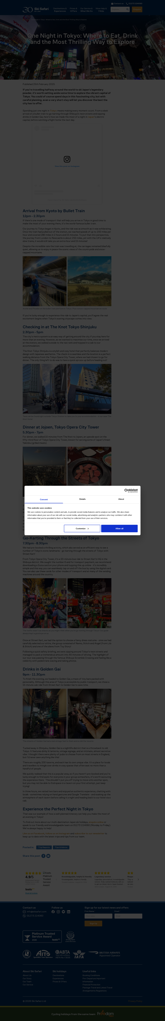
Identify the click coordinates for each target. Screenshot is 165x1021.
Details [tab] (82, 499)
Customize (81, 528)
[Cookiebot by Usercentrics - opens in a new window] (126, 491)
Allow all (119, 528)
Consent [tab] (44, 499)
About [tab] (121, 499)
